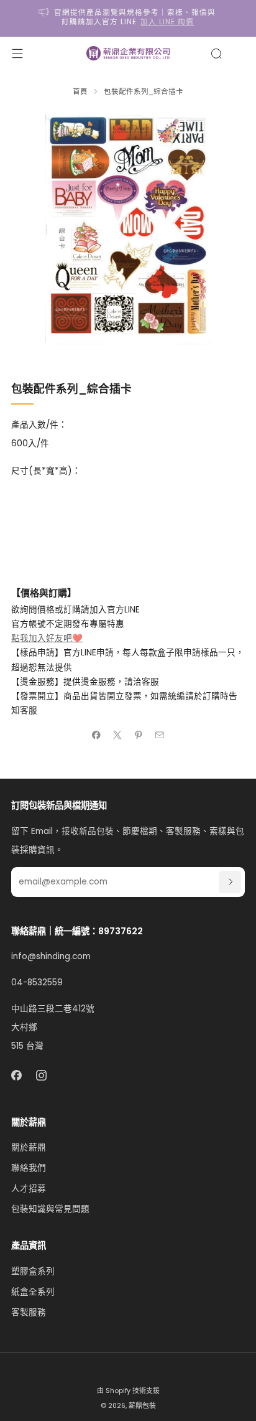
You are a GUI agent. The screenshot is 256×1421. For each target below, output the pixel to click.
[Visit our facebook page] (16, 1076)
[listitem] (128, 18)
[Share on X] (117, 735)
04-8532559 (37, 982)
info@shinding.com (51, 956)
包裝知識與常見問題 (50, 1209)
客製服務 (28, 1312)
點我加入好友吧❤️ (47, 638)
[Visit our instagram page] (42, 1076)
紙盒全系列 (33, 1292)
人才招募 (28, 1188)
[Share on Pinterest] (138, 735)
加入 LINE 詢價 (167, 22)
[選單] (17, 53)
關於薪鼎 (28, 1147)
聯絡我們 (28, 1168)
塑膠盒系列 (33, 1271)
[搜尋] (216, 53)
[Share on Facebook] (96, 735)
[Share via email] (159, 735)
